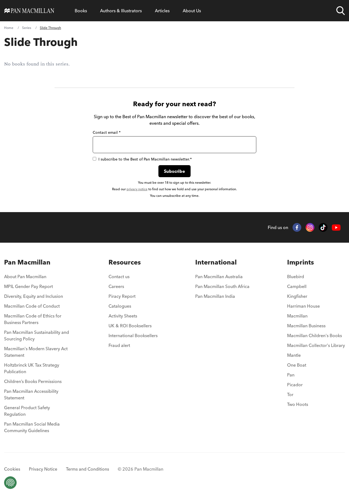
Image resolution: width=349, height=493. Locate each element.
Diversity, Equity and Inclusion (33, 296)
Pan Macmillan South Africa (222, 286)
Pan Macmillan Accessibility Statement (31, 394)
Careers (116, 286)
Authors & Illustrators (121, 10)
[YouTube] (336, 227)
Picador (295, 384)
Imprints (300, 262)
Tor (290, 394)
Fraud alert (119, 345)
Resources (125, 262)
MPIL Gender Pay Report (28, 286)
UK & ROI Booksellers (130, 325)
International (216, 262)
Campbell (296, 286)
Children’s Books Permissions (33, 381)
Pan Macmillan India (215, 296)
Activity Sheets (123, 316)
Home (8, 28)
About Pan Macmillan (25, 276)
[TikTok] (323, 227)
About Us (192, 10)
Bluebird (295, 276)
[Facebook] (297, 227)
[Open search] (340, 10)
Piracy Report (122, 296)
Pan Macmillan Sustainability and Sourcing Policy (36, 335)
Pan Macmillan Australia (219, 276)
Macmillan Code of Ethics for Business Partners (32, 319)
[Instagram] (310, 227)
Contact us (119, 276)
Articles (162, 10)
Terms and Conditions (87, 469)
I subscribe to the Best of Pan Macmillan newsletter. (145, 159)
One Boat (296, 365)
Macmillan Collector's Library (316, 345)
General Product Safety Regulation (27, 411)
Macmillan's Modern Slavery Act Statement (36, 352)
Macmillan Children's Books (314, 335)
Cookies (12, 469)
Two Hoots (297, 404)
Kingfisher (297, 296)
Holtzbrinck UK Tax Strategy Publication (31, 368)
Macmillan (297, 316)
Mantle (294, 355)
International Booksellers (133, 335)
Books (81, 10)
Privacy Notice (43, 469)
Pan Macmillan (27, 262)
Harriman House (303, 306)
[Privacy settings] (10, 482)
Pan (290, 375)
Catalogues (120, 306)
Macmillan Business (306, 325)
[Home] (29, 10)
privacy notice (137, 189)
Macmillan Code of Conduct (32, 306)
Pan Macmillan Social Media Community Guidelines (32, 427)
